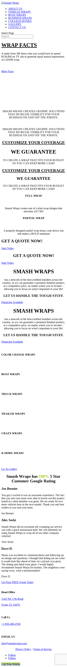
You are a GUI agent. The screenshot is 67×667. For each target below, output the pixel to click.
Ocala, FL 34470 (10, 604)
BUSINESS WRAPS (20, 17)
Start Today (7, 248)
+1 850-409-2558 (10, 624)
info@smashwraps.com (14, 643)
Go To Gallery (9, 469)
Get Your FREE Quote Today (17, 582)
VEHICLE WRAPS (19, 11)
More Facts (7, 71)
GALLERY (14, 24)
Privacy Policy (23, 649)
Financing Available (12, 302)
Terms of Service (42, 649)
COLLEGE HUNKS (20, 21)
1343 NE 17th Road (12, 598)
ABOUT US (15, 8)
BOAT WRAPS (17, 14)
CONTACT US (17, 27)
